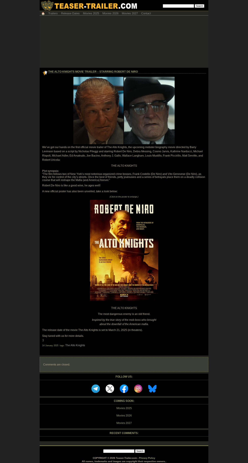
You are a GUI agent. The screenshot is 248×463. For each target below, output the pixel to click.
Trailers (53, 13)
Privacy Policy (147, 458)
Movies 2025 (91, 13)
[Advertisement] (124, 42)
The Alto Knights (75, 345)
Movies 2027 (130, 13)
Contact (146, 13)
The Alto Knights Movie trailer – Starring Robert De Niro (93, 71)
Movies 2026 (110, 13)
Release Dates (70, 13)
